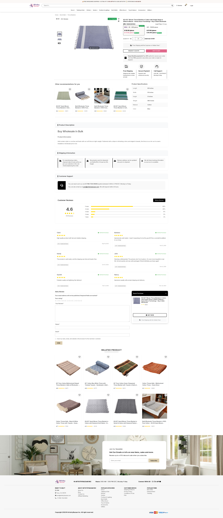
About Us (80, 490)
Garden (95, 10)
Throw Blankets (72, 15)
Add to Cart (156, 50)
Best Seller (150, 489)
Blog (79, 492)
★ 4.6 (57, 19)
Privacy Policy (128, 491)
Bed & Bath (114, 10)
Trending (149, 493)
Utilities (149, 10)
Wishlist (180, 5)
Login (191, 5)
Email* (57, 331)
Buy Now (151, 315)
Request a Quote (133, 50)
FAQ (125, 495)
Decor (73, 10)
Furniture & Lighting (104, 10)
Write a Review (159, 200)
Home (56, 15)
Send (58, 343)
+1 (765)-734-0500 (61, 498)
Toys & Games (132, 10)
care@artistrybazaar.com (91, 187)
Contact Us (81, 494)
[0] (185, 5)
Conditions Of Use (129, 493)
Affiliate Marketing (83, 496)
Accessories (142, 10)
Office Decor (123, 10)
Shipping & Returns (129, 489)
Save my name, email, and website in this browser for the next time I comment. (79, 338)
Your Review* (59, 303)
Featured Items (151, 491)
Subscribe (154, 460)
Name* (57, 324)
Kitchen (89, 10)
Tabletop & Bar (80, 10)
